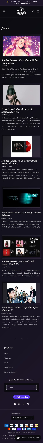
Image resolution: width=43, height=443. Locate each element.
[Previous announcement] (4, 2)
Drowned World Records (20, 432)
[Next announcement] (39, 2)
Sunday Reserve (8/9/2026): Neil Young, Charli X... (18, 262)
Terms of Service (10, 372)
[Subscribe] (34, 387)
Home (6, 353)
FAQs (6, 363)
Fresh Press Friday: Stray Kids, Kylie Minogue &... (20, 308)
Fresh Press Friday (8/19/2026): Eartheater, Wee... (17, 110)
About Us (7, 358)
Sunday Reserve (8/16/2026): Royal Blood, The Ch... (19, 162)
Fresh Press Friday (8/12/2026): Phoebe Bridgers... (21, 213)
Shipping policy (8, 438)
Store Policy (8, 367)
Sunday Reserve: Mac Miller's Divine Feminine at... (20, 61)
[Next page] (27, 339)
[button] (4, 11)
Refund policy (13, 435)
